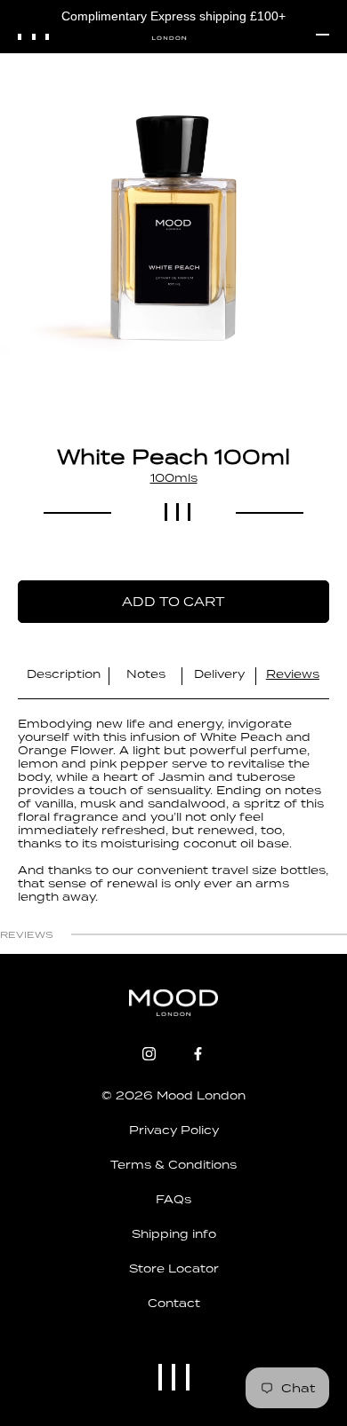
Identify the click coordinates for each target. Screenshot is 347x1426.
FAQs (173, 1199)
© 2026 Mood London (173, 1095)
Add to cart (173, 602)
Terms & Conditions (173, 1164)
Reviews (292, 674)
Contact (174, 1303)
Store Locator (174, 1268)
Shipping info (174, 1234)
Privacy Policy (174, 1130)
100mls (174, 478)
